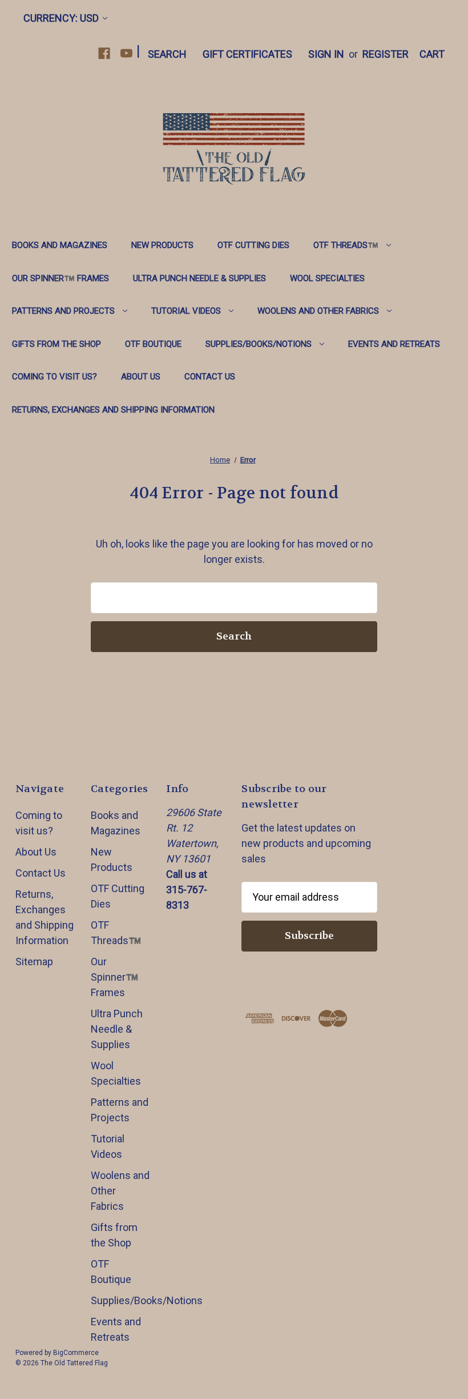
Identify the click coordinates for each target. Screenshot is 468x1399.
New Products (162, 245)
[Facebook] (104, 53)
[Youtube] (126, 53)
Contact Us (209, 376)
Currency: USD (61, 18)
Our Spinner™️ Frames (60, 278)
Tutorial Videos (186, 311)
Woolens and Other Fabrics (318, 311)
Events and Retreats (394, 344)
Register (385, 54)
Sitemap (34, 962)
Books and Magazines (59, 245)
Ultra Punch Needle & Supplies (199, 278)
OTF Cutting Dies (253, 245)
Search (167, 54)
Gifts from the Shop (56, 344)
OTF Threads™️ (345, 245)
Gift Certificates (247, 54)
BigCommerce (76, 1353)
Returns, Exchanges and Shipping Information (113, 410)
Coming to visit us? (54, 376)
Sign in (326, 54)
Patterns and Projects (63, 311)
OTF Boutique (153, 344)
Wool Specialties (327, 278)
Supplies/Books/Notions (258, 344)
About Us (140, 376)
